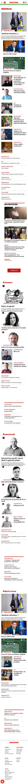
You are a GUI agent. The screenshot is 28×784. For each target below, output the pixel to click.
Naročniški (7, 770)
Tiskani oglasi (19, 750)
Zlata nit (18, 761)
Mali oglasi (18, 753)
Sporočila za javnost (9, 753)
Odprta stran (9, 591)
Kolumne (7, 282)
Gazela (17, 760)
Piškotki (6, 775)
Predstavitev (8, 749)
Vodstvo (7, 750)
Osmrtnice (18, 752)
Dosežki (6, 752)
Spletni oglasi (19, 749)
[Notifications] (2, 781)
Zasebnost (7, 779)
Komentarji (9, 434)
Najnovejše (11, 204)
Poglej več (7, 259)
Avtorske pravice (8, 776)
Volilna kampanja (8, 778)
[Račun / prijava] (24, 2)
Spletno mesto (8, 773)
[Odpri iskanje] (26, 2)
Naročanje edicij (8, 764)
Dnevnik (6, 760)
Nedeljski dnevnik (9, 761)
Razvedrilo (7, 762)
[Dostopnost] (5, 2)
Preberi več (14, 270)
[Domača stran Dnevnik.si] (14, 2)
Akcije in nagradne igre (10, 772)
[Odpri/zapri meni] (3, 2)
